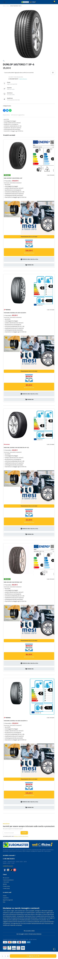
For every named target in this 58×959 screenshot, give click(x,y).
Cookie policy (6, 888)
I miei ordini (6, 882)
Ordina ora (30, 265)
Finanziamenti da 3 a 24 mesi (29, 236)
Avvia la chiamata (23, 79)
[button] (3, 61)
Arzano (4, 895)
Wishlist (5, 884)
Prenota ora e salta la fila (30, 259)
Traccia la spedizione (8, 880)
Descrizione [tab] (6, 115)
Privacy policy (6, 886)
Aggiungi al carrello (34, 956)
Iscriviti (24, 832)
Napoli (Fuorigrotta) (8, 900)
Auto (8, 6)
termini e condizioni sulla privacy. (21, 836)
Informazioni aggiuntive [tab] (17, 115)
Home (4, 6)
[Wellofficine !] (28, 2)
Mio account (6, 878)
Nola (4, 902)
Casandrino (6, 898)
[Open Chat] (54, 949)
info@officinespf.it (8, 866)
